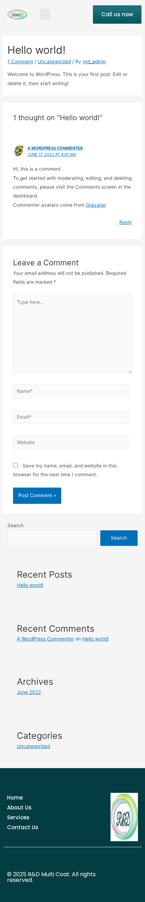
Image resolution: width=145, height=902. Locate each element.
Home (15, 797)
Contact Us (22, 827)
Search (15, 525)
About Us (19, 807)
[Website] (71, 444)
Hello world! (30, 585)
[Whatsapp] (123, 886)
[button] (45, 14)
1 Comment (20, 61)
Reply (125, 222)
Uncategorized (54, 61)
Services (18, 817)
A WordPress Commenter (55, 148)
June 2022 (29, 692)
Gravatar (96, 205)
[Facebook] (123, 868)
